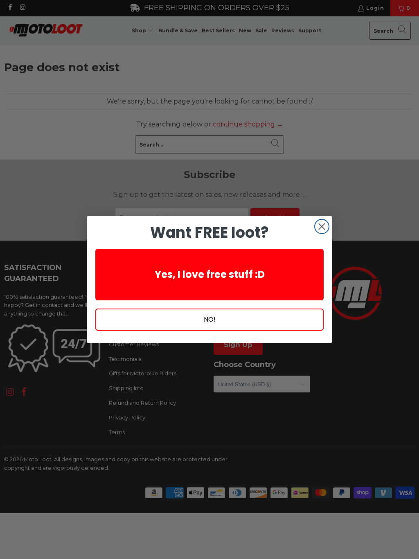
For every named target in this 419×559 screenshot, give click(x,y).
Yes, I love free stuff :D (210, 274)
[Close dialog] (322, 226)
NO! (210, 319)
